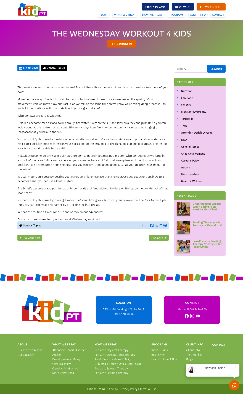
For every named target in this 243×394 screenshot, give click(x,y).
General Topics (190, 146)
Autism (185, 167)
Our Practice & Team (30, 350)
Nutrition (186, 91)
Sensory (186, 105)
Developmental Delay (66, 359)
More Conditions (63, 373)
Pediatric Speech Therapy (111, 368)
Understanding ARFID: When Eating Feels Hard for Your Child (207, 206)
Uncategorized (190, 174)
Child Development (193, 153)
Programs (176, 14)
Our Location (25, 354)
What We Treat (125, 14)
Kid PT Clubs (159, 350)
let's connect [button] (211, 7)
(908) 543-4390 (197, 309)
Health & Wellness (192, 181)
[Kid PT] (52, 310)
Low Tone (187, 98)
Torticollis (187, 118)
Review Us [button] (182, 7)
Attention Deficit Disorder (197, 132)
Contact (218, 14)
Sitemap (112, 389)
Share (145, 225)
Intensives (158, 354)
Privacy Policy (129, 389)
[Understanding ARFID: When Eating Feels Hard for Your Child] (183, 209)
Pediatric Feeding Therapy (111, 373)
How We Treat (152, 14)
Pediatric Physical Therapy (112, 350)
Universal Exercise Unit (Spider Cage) (118, 364)
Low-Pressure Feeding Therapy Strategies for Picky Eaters (207, 243)
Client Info (198, 14)
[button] (155, 6)
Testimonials (194, 354)
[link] (186, 316)
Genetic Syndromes (65, 368)
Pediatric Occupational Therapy (115, 354)
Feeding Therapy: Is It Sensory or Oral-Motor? (208, 223)
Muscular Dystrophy (193, 111)
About (103, 14)
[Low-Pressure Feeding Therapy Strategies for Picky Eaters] (183, 246)
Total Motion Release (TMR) (112, 359)
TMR (184, 125)
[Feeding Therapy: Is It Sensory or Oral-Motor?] (183, 227)
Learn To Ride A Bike (164, 359)
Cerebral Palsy (190, 160)
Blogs (189, 359)
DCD (184, 139)
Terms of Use (148, 389)
